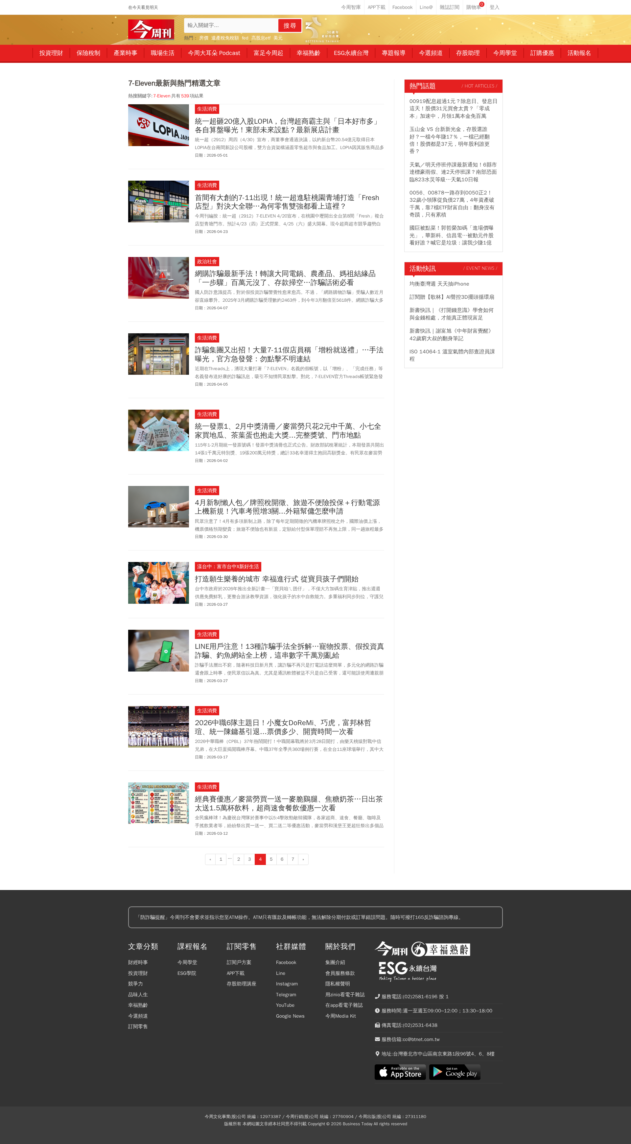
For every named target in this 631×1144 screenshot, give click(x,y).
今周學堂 (187, 962)
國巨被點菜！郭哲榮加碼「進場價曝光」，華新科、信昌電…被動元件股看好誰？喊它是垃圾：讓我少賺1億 (451, 235)
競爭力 (135, 984)
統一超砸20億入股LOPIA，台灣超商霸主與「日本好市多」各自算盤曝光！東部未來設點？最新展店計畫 (288, 126)
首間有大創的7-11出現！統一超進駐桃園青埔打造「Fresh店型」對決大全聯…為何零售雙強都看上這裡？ (287, 202)
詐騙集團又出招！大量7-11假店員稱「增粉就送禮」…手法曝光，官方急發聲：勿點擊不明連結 (289, 354)
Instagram (287, 984)
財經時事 (138, 962)
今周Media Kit (340, 1016)
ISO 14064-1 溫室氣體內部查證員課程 (452, 355)
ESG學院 (186, 973)
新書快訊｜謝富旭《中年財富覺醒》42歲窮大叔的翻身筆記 (451, 335)
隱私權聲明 (337, 984)
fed (245, 38)
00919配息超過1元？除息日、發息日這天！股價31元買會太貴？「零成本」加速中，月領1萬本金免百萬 (453, 108)
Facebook (286, 962)
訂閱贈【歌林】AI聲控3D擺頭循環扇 (451, 297)
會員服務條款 (340, 973)
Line (280, 973)
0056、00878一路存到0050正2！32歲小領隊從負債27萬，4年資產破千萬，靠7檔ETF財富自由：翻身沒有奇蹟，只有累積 (452, 204)
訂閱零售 (138, 1027)
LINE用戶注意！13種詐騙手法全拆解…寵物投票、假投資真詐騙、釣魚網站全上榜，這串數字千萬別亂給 (289, 651)
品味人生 (138, 995)
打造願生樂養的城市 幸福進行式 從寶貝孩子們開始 (277, 579)
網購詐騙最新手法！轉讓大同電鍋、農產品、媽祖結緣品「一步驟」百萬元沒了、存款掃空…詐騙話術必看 (285, 278)
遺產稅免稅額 (225, 38)
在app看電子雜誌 (344, 1005)
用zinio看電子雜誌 (345, 995)
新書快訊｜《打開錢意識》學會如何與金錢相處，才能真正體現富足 (451, 314)
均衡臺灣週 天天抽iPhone (439, 284)
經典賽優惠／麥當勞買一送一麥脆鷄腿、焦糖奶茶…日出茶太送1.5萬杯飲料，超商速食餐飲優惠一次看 (289, 803)
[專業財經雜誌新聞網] (151, 29)
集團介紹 (335, 962)
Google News (290, 1016)
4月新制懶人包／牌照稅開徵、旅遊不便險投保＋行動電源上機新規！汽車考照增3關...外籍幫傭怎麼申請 (287, 507)
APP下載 (236, 973)
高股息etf (260, 38)
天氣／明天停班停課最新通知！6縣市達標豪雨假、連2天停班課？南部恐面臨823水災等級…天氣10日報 (453, 172)
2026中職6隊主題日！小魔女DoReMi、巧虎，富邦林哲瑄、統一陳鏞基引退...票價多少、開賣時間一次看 (283, 727)
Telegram (286, 995)
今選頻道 (138, 1016)
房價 (203, 38)
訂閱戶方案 (239, 962)
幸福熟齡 (138, 1005)
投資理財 (138, 973)
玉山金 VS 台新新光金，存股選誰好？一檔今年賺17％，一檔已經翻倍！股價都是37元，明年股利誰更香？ (449, 140)
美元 (278, 38)
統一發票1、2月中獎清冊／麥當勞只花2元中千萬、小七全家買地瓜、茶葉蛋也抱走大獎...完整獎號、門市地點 (288, 431)
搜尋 (290, 25)
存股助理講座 (241, 984)
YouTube (285, 1005)
